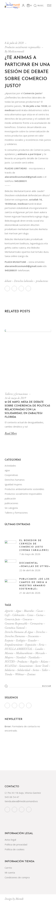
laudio (39, 649)
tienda (8, 674)
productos (22, 661)
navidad (21, 657)
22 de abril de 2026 (29, 570)
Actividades (10, 465)
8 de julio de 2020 (14, 43)
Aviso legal (10, 839)
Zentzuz (31, 674)
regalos (34, 661)
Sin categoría (11, 507)
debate (8, 281)
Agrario (9, 611)
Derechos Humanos (15, 636)
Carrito (8, 867)
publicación (10, 498)
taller (45, 670)
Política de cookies (14, 849)
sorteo (36, 670)
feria (41, 644)
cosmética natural (15, 627)
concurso (27, 619)
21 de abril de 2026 (29, 592)
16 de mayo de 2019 (15, 398)
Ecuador (32, 640)
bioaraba (29, 611)
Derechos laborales (23, 281)
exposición (30, 644)
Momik (19, 899)
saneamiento (26, 666)
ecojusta (9, 640)
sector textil (41, 666)
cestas (30, 615)
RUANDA (10, 666)
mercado (40, 653)
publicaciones (11, 503)
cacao (39, 611)
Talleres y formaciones (16, 394)
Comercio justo (12, 619)
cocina (39, 615)
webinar (19, 674)
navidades (34, 657)
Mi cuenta (10, 872)
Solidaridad (23, 670)
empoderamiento (14, 644)
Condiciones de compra (17, 877)
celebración (18, 615)
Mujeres (9, 657)
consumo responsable (16, 623)
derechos (40, 632)
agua (7, 470)
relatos (44, 661)
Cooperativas (11, 475)
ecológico (20, 640)
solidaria (10, 670)
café (7, 615)
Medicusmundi (16, 51)
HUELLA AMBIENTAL (19, 649)
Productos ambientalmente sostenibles (24, 489)
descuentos (33, 636)
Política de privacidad (16, 844)
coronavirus (36, 623)
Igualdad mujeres (13, 484)
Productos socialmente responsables (22, 47)
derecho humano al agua (19, 632)
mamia (9, 653)
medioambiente (24, 653)
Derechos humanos (15, 479)
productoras (42, 281)
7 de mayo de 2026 (29, 554)
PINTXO (10, 661)
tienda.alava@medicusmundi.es (21, 801)
